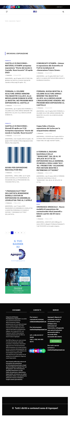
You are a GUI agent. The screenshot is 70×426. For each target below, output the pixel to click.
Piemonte (8, 60)
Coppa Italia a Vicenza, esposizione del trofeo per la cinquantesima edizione (48, 128)
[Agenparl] (35, 11)
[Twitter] (33, 351)
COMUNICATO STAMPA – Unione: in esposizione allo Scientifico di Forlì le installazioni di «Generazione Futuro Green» (50, 66)
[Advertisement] (35, 36)
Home (6, 21)
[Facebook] (31, 351)
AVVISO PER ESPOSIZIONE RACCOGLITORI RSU (16, 169)
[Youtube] (36, 351)
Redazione (9, 75)
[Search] (63, 12)
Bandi (38, 201)
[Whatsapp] (43, 351)
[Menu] (7, 12)
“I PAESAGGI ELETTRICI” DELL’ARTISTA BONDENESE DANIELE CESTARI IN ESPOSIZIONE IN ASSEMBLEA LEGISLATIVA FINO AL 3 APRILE (18, 195)
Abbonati (60, 6)
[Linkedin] (41, 351)
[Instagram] (38, 351)
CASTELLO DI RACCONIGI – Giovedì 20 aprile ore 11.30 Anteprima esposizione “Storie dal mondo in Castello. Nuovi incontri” (19, 129)
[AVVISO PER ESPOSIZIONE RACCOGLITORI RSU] (19, 155)
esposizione (12, 21)
